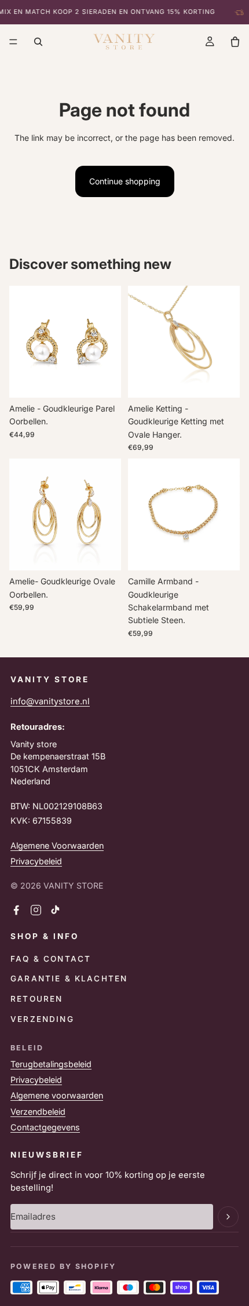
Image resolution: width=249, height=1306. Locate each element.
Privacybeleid (36, 861)
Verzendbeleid (37, 1111)
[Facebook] (16, 910)
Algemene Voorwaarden (57, 845)
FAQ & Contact (50, 958)
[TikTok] (55, 910)
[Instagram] (36, 910)
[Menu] (13, 41)
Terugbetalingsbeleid (50, 1064)
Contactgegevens (45, 1127)
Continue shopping (124, 181)
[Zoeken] (38, 41)
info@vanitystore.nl (50, 701)
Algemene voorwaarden (56, 1095)
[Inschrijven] (228, 1216)
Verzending (42, 1019)
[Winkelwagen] (235, 41)
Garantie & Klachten (68, 978)
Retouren (36, 998)
